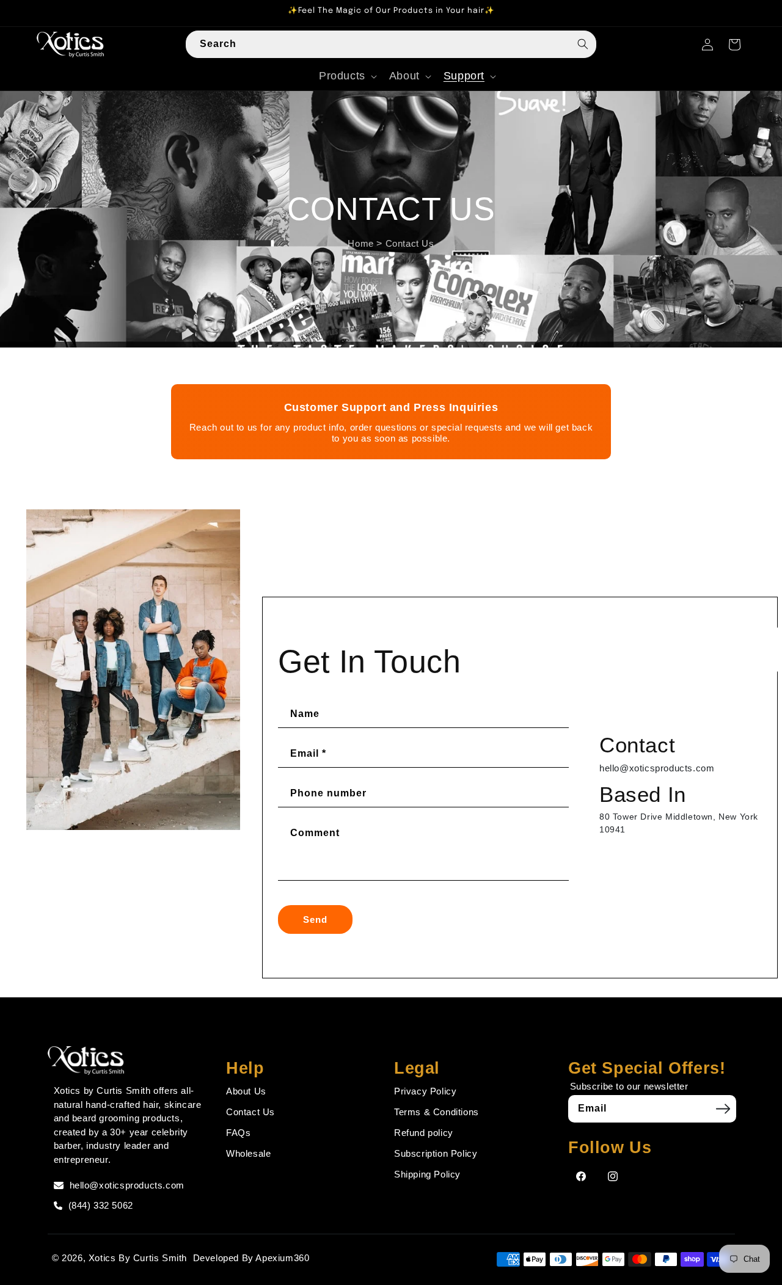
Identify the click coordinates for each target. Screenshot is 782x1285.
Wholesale (248, 1153)
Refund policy (423, 1132)
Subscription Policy (435, 1153)
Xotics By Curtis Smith (138, 1258)
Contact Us (410, 243)
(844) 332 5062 (100, 1205)
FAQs (238, 1132)
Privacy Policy (425, 1091)
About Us (246, 1091)
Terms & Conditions (436, 1112)
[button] (347, 76)
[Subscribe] (722, 1108)
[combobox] (391, 44)
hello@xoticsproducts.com (656, 768)
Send (315, 919)
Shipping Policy (427, 1174)
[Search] (582, 44)
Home (360, 243)
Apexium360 (282, 1258)
